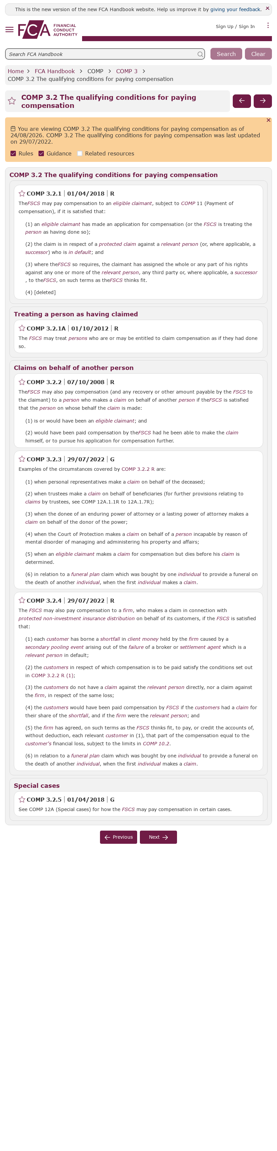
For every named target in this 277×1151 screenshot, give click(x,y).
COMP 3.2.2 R (138, 468)
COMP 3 (127, 71)
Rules (26, 153)
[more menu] (268, 25)
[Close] (268, 8)
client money (143, 639)
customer (58, 639)
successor (36, 252)
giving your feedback (235, 9)
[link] (48, 29)
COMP (95, 71)
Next (154, 837)
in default (80, 252)
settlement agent (200, 647)
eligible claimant (132, 203)
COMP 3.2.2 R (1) (52, 675)
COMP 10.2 (156, 743)
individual (189, 574)
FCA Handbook (55, 71)
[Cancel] (269, 120)
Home (16, 71)
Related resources (109, 153)
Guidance (59, 153)
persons (78, 338)
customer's (38, 743)
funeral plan (85, 574)
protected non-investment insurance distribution (77, 618)
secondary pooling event (54, 647)
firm (128, 610)
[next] (263, 101)
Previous (123, 837)
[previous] (242, 101)
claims (32, 501)
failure (136, 647)
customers (56, 667)
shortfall (110, 639)
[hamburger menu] (9, 30)
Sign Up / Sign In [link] (235, 26)
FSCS (33, 203)
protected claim (117, 244)
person (33, 232)
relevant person (179, 244)
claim (120, 400)
